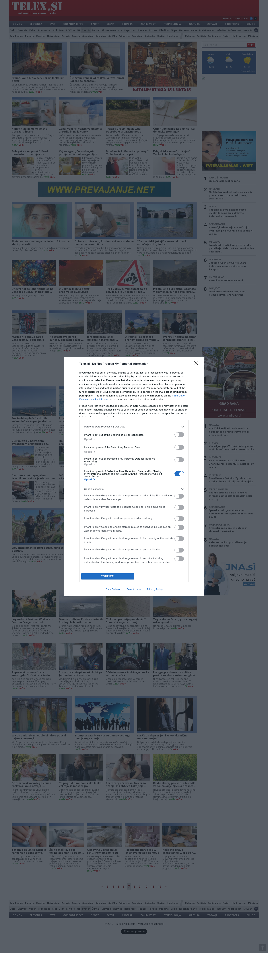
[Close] (197, 364)
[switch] (179, 434)
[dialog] (134, 476)
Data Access (134, 589)
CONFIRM (107, 576)
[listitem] (134, 427)
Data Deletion (113, 589)
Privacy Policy (155, 589)
